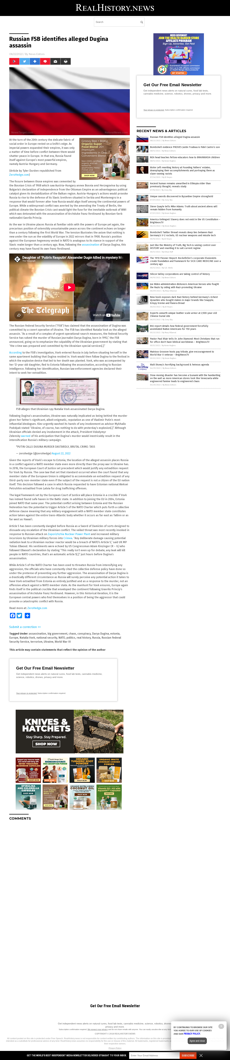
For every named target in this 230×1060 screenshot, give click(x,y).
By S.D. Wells (167, 268)
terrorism (36, 641)
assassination (90, 244)
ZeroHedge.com (19, 174)
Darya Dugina (100, 633)
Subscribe (188, 1055)
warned (25, 436)
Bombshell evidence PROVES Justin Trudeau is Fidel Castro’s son (185, 147)
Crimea (67, 538)
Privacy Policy (115, 1048)
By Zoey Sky (167, 190)
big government (57, 633)
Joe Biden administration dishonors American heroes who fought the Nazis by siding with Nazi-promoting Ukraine (184, 286)
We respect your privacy (98, 1029)
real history (84, 637)
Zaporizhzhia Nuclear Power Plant (69, 534)
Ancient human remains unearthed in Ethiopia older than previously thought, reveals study (180, 185)
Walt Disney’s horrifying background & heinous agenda (179, 364)
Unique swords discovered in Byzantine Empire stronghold (181, 196)
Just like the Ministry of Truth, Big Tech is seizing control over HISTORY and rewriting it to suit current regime (183, 247)
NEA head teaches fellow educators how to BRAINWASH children (185, 157)
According (15, 352)
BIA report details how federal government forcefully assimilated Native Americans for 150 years (179, 327)
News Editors (36, 54)
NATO (61, 637)
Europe (13, 637)
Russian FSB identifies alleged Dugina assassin (175, 137)
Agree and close (197, 1040)
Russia (96, 637)
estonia (115, 633)
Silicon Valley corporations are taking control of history (180, 274)
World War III (63, 641)
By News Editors (169, 141)
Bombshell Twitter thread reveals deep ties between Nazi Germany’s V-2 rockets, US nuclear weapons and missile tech (183, 234)
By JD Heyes (167, 177)
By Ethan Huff (167, 252)
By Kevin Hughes (169, 161)
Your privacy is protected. (26, 693)
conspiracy (84, 633)
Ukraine (48, 641)
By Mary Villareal (170, 291)
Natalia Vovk (27, 637)
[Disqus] (69, 865)
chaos (72, 633)
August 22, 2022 (61, 453)
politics (70, 637)
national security (46, 637)
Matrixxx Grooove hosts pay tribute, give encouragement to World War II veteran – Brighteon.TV (182, 353)
